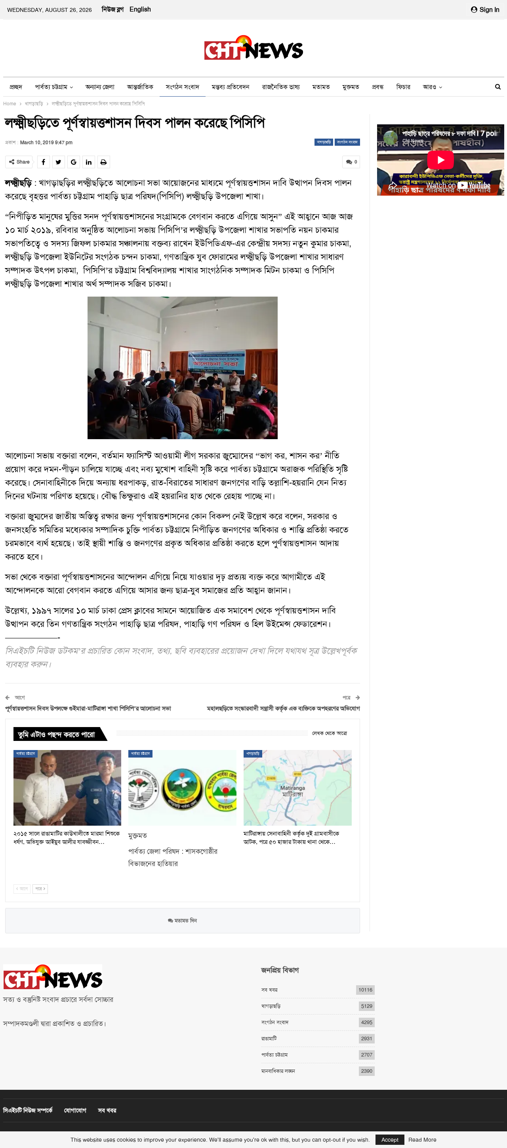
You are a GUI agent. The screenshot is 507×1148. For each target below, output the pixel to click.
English (140, 9)
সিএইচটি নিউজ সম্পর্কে (27, 1110)
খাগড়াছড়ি (324, 142)
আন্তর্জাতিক (140, 87)
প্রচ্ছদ (16, 87)
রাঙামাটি (268, 1038)
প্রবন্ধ (378, 87)
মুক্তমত (351, 87)
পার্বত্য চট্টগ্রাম (51, 87)
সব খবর (269, 989)
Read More (422, 1139)
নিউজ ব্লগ (113, 9)
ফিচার (403, 87)
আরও (429, 87)
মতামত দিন (185, 920)
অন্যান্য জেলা (100, 87)
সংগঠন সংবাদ (182, 87)
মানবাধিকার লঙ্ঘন (278, 1071)
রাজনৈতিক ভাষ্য (281, 87)
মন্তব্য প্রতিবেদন (231, 87)
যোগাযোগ (75, 1110)
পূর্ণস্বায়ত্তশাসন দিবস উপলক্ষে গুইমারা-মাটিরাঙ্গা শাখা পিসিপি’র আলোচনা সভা (88, 708)
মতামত (321, 87)
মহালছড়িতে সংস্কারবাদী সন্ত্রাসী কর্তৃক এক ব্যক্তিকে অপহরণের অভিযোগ (283, 708)
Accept (389, 1139)
